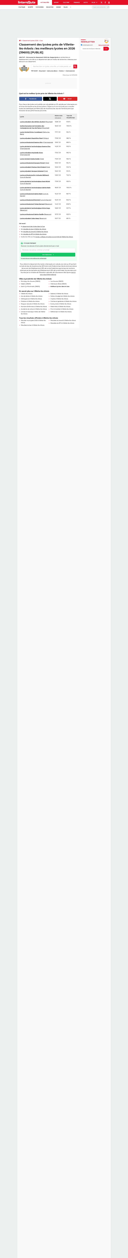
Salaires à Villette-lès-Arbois (59, 293)
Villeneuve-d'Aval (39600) (58, 284)
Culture (66, 2)
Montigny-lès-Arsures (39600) (30, 281)
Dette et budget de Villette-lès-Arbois (62, 296)
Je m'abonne (47, 254)
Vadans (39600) (26, 284)
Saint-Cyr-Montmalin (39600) (30, 286)
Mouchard (42, 71)
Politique (22, 7)
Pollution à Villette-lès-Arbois (30, 301)
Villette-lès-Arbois (26, 293)
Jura (41, 40)
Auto (86, 2)
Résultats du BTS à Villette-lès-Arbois (62, 323)
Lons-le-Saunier (25, 177)
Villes (65, 7)
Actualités (44, 2)
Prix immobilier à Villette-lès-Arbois (61, 309)
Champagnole (70, 71)
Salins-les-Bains (52, 71)
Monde (58, 7)
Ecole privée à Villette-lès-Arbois (60, 304)
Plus (94, 2)
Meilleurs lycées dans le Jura (59, 286)
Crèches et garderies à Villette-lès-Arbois (63, 301)
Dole (41, 159)
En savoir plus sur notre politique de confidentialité (33, 258)
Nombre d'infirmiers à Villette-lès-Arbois (34, 306)
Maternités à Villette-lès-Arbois (60, 306)
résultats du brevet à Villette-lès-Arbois (35, 232)
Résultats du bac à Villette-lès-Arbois (32, 325)
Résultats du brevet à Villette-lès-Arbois (63, 320)
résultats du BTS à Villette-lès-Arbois (34, 234)
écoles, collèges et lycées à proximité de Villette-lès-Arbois (54, 237)
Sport (56, 2)
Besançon (48, 204)
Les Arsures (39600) (56, 281)
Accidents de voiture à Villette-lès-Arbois (34, 309)
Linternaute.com (87, 45)
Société (30, 7)
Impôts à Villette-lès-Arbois (59, 299)
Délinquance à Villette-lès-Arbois (31, 299)
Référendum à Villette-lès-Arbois (60, 312)
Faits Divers (39, 7)
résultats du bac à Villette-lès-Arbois (34, 229)
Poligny (61, 71)
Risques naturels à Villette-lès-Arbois (32, 304)
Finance (77, 2)
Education (49, 7)
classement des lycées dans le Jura (33, 226)
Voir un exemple (103, 45)
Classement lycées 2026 (30, 40)
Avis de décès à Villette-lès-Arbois (31, 296)
